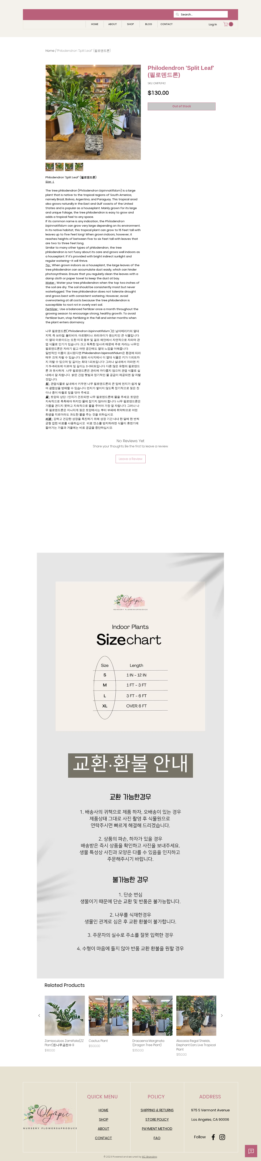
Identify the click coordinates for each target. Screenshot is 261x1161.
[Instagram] (222, 1137)
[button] (228, 24)
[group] (130, 1026)
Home (49, 50)
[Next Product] (222, 1015)
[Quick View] (65, 1016)
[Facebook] (213, 1137)
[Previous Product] (39, 1015)
